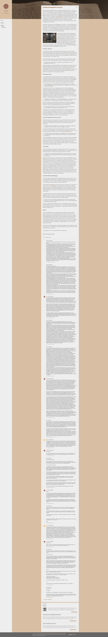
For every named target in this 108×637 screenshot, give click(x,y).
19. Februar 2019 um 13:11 (50, 293)
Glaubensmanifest (59, 16)
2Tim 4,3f (67, 131)
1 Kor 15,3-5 (65, 69)
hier (60, 144)
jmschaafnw (48, 439)
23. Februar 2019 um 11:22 (50, 503)
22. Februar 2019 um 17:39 (50, 455)
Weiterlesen (74, 612)
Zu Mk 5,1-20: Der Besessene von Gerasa (49, 623)
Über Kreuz (44, 605)
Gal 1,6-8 (71, 122)
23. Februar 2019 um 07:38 (50, 487)
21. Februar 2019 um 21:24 (50, 417)
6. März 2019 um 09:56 (49, 597)
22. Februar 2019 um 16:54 (50, 447)
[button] (76, 7)
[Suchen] (78, 2)
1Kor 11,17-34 (46, 157)
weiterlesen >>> (73, 620)
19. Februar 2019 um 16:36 (50, 317)
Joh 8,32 (60, 178)
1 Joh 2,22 (49, 85)
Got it (74, 634)
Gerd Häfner (48, 296)
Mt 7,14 (70, 112)
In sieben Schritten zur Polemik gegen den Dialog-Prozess (52, 614)
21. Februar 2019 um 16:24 (50, 344)
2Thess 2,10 (54, 186)
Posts (3, 26)
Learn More (70, 634)
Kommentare (4, 27)
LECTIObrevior (46, 2)
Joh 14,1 (65, 52)
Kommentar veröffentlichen (48, 599)
